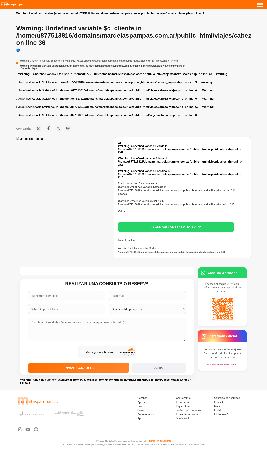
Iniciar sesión (221, 414)
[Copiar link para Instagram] (68, 128)
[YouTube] (27, 429)
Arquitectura (183, 406)
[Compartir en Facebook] (48, 128)
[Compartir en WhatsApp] (39, 128)
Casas (141, 410)
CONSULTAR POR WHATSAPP (177, 227)
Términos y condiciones (160, 441)
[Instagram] (20, 429)
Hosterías (142, 406)
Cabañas (142, 398)
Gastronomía (183, 398)
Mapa (217, 406)
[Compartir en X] (58, 128)
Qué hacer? (182, 418)
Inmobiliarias (183, 402)
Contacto (219, 402)
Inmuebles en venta (187, 414)
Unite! (217, 410)
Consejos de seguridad (227, 398)
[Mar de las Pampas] (14, 5)
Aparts (141, 402)
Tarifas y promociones (188, 410)
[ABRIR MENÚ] (259, 5)
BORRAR (159, 367)
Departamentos (146, 414)
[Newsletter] (36, 429)
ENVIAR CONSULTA (79, 368)
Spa (139, 418)
